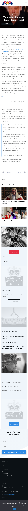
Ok (14, 508)
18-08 (3, 382)
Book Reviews (17, 394)
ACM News (9, 386)
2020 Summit (9, 382)
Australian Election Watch (7, 394)
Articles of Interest (18, 390)
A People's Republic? (17, 382)
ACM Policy (16, 386)
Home (3, 463)
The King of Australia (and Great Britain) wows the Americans (14, 347)
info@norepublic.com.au (9, 494)
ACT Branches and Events (7, 390)
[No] (26, 505)
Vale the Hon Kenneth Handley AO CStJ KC (14, 196)
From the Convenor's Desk (7, 24)
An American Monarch (14, 215)
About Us (4, 386)
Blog (3, 465)
